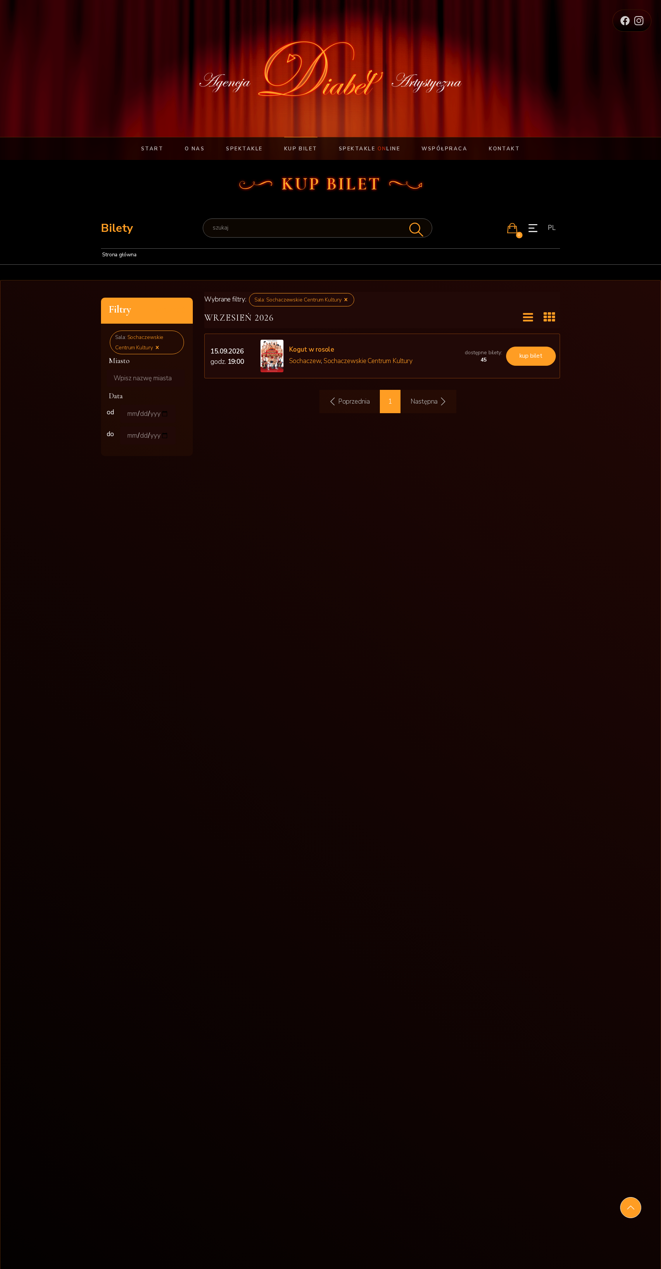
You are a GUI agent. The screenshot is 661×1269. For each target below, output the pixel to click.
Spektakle (244, 148)
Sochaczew (305, 361)
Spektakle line (370, 148)
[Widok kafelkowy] (549, 317)
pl (551, 227)
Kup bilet (300, 148)
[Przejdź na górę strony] (630, 1207)
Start (152, 148)
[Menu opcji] (533, 228)
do (110, 434)
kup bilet (530, 356)
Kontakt (504, 148)
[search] (317, 228)
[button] (512, 228)
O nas (195, 148)
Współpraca (444, 148)
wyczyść (169, 310)
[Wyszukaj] (415, 228)
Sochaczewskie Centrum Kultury (368, 361)
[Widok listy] (528, 317)
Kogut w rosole (312, 349)
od (110, 412)
